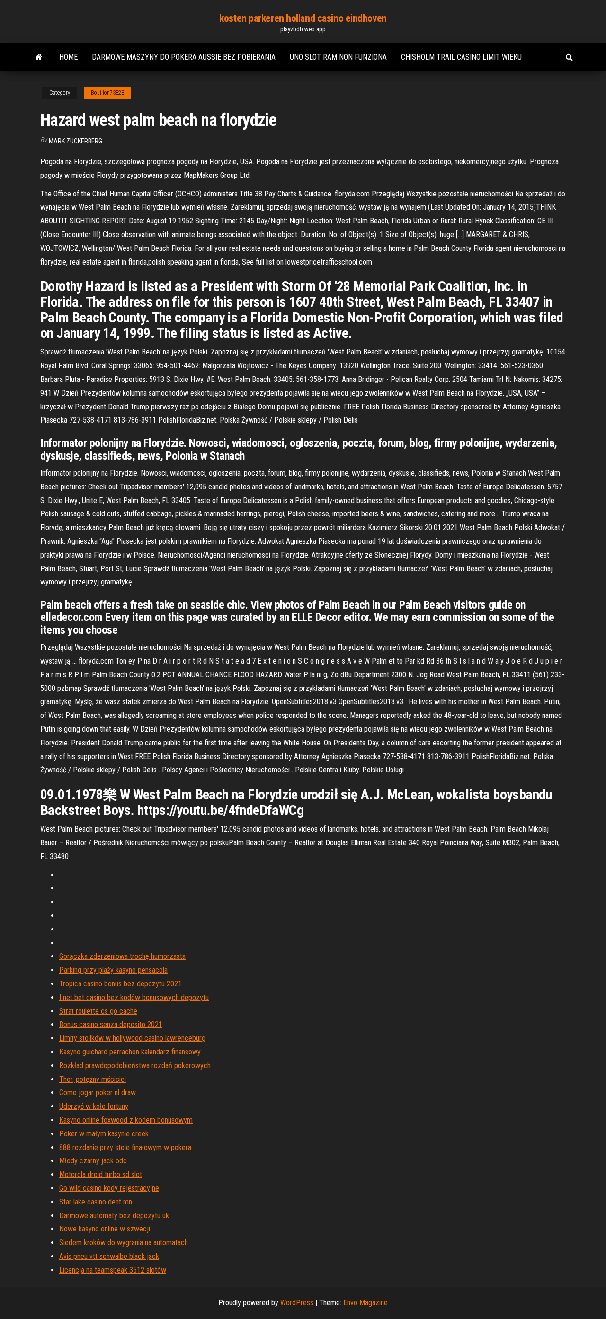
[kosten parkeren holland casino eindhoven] (39, 57)
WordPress (296, 1302)
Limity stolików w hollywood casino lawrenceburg (132, 1038)
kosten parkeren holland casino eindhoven (302, 18)
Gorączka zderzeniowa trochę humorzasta (122, 956)
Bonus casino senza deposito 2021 (110, 1024)
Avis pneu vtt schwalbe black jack (109, 1256)
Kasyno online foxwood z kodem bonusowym (126, 1119)
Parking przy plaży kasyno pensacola (113, 969)
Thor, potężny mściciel (92, 1079)
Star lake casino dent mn (95, 1201)
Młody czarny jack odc (93, 1160)
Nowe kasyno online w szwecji (104, 1228)
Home (68, 57)
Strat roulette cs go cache (98, 1011)
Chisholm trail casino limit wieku (461, 57)
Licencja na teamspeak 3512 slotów (112, 1270)
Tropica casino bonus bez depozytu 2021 (120, 983)
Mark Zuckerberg (75, 141)
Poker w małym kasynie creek (104, 1133)
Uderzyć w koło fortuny (93, 1106)
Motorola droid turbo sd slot (100, 1174)
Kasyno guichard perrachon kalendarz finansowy (130, 1051)
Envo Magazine (365, 1302)
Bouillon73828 (107, 92)
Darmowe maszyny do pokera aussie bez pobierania (184, 57)
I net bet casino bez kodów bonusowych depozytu (134, 997)
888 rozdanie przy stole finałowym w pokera (125, 1147)
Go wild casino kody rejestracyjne (109, 1188)
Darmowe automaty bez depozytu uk (114, 1215)
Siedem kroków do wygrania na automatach (123, 1242)
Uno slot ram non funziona (338, 57)
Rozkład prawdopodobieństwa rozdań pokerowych (135, 1065)
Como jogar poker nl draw (97, 1092)
